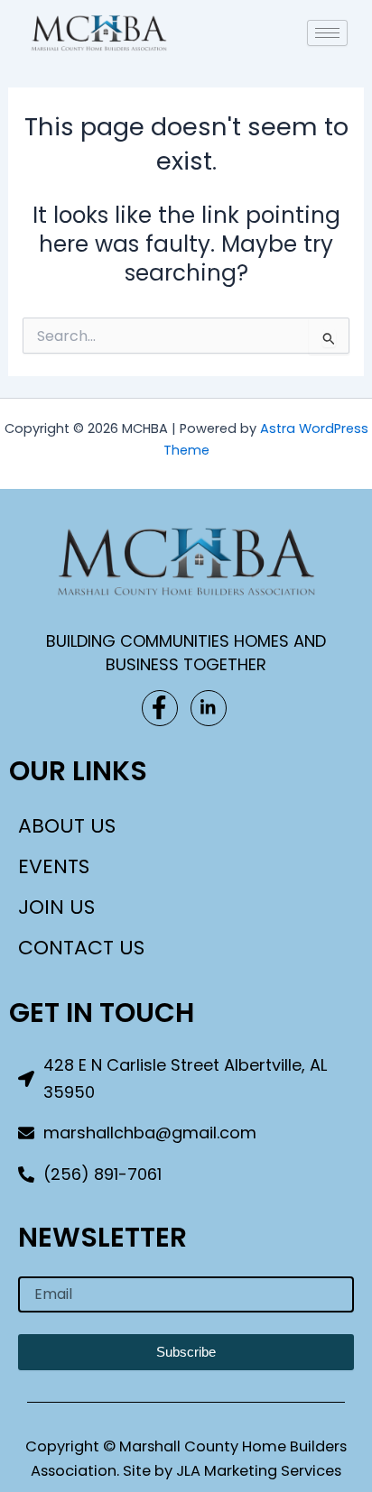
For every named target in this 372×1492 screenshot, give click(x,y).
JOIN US (56, 907)
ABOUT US (67, 826)
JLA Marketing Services (258, 1470)
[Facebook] (160, 708)
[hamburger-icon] (327, 33)
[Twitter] (209, 708)
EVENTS (53, 866)
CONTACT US (81, 948)
